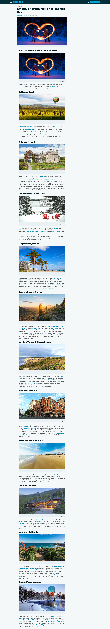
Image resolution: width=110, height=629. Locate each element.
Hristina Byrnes (21, 15)
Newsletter (95, 2)
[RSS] (88, 2)
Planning (47, 2)
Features (65, 2)
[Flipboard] (86, 2)
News (59, 2)
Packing (53, 2)
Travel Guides (38, 2)
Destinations (29, 2)
